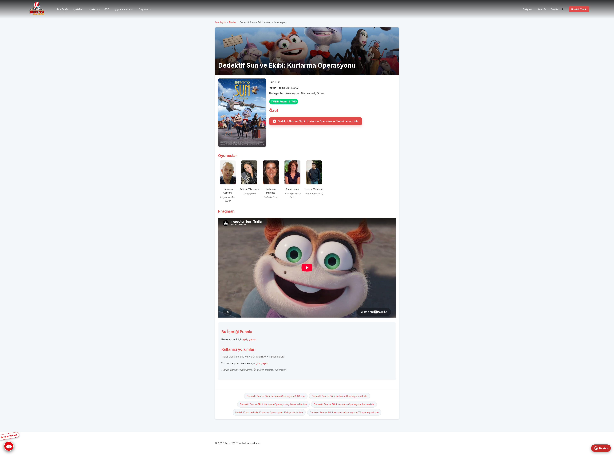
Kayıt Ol (542, 9)
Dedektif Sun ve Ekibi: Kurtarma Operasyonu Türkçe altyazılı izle (344, 412)
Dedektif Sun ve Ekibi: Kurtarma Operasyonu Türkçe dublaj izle (269, 412)
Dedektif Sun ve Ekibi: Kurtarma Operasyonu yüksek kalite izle (273, 404)
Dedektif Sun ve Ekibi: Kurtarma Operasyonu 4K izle (339, 396)
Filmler (232, 22)
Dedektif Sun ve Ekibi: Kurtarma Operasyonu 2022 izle (276, 396)
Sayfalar (144, 9)
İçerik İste (94, 9)
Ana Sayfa (62, 9)
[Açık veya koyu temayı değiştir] (563, 9)
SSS (106, 9)
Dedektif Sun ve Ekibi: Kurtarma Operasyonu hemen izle (344, 404)
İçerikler (77, 9)
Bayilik (554, 9)
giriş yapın (249, 339)
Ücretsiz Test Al (579, 9)
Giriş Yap (528, 9)
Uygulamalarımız (123, 9)
